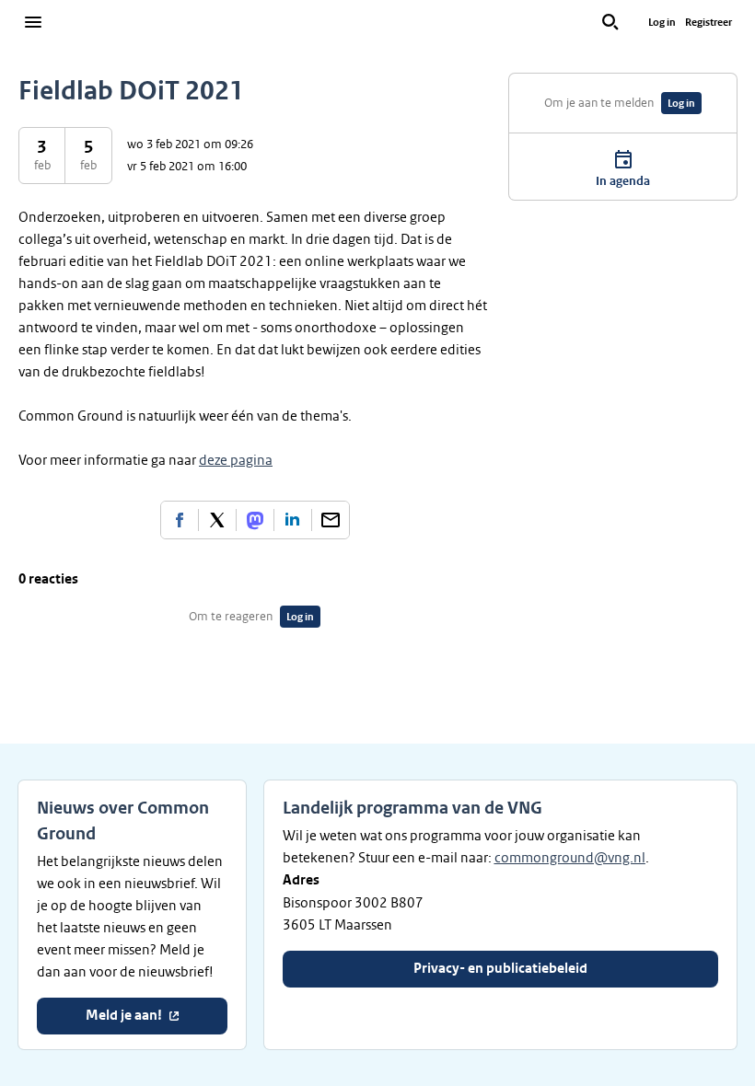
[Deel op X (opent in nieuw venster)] (217, 520)
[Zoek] (610, 22)
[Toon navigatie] (33, 22)
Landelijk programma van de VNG (412, 808)
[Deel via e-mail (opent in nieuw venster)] (330, 520)
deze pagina (236, 460)
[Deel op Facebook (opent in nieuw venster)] (179, 520)
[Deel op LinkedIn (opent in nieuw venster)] (292, 520)
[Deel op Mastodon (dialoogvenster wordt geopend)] (255, 520)
